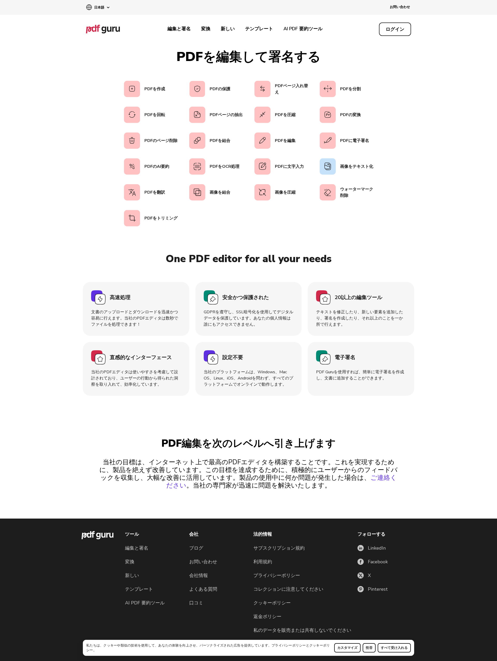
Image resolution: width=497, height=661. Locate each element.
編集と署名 (179, 29)
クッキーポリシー (272, 603)
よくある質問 (203, 589)
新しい (228, 29)
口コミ (196, 603)
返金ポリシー (267, 616)
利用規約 (262, 562)
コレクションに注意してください (288, 589)
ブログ (196, 548)
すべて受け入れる (394, 647)
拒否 (369, 647)
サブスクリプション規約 (279, 548)
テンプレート (259, 29)
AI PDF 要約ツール (303, 29)
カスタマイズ (347, 647)
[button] (97, 7)
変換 (205, 29)
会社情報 (198, 575)
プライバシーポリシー (289, 645)
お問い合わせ (400, 7)
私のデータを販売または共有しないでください (302, 630)
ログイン (395, 29)
